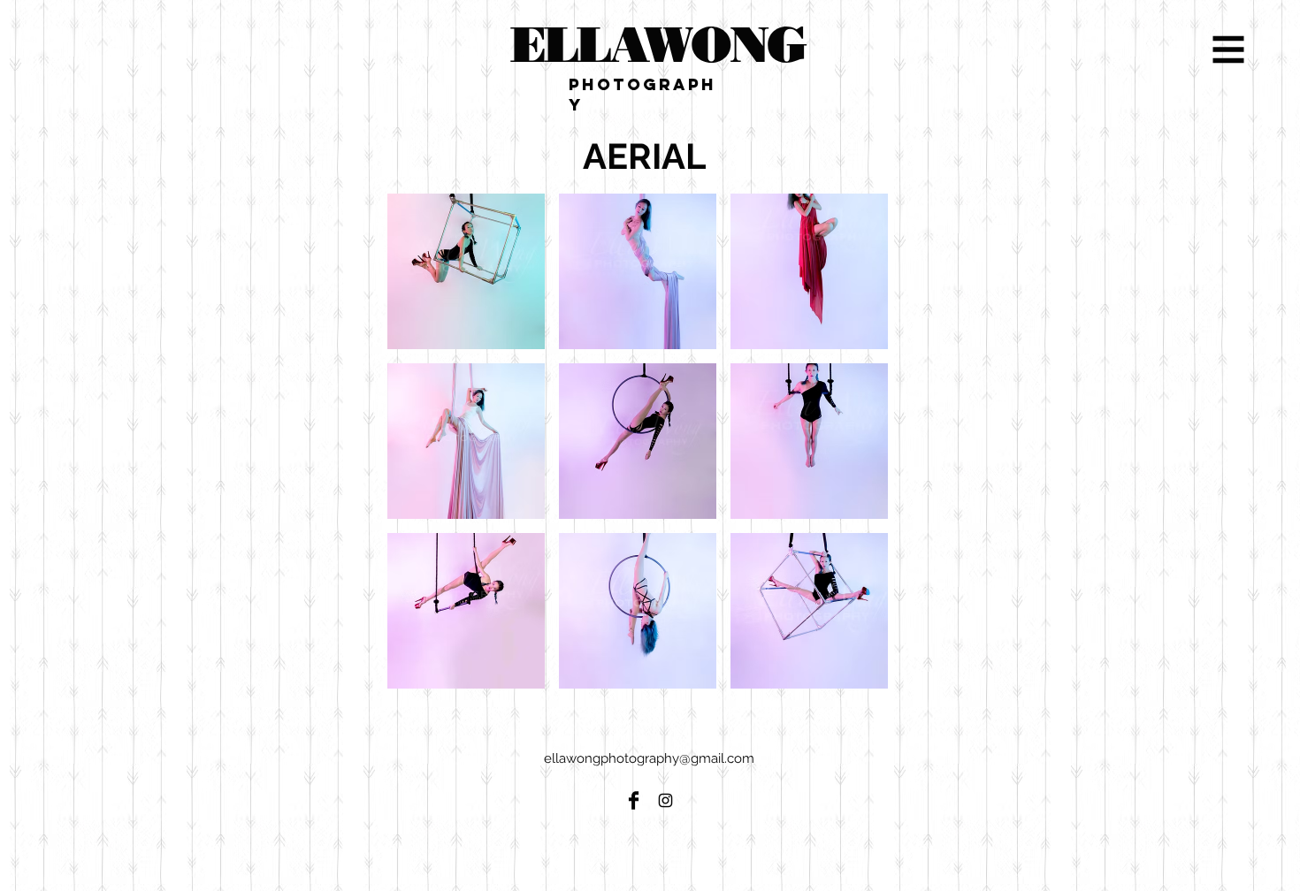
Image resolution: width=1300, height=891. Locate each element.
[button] (1228, 50)
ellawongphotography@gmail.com (649, 758)
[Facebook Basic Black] (633, 800)
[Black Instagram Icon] (665, 800)
